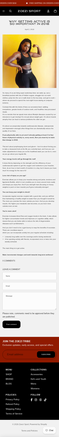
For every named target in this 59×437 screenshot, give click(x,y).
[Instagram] (36, 400)
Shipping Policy (13, 409)
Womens (35, 388)
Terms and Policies (29, 431)
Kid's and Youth (38, 379)
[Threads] (40, 400)
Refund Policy (12, 404)
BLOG (9, 383)
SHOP (9, 374)
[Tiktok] (45, 400)
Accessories (37, 374)
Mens (33, 383)
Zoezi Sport (24, 424)
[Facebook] (31, 400)
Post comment (11, 324)
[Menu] (3, 11)
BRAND (9, 379)
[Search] (10, 11)
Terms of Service (14, 413)
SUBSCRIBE (46, 354)
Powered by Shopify (38, 424)
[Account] (48, 11)
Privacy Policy (12, 399)
